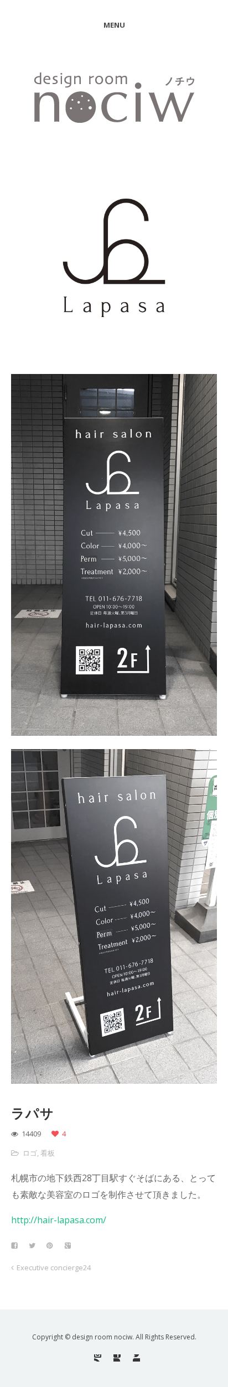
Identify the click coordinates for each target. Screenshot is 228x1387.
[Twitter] (136, 1358)
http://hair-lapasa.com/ (58, 1220)
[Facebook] (117, 1358)
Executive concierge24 (54, 1267)
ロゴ (30, 1153)
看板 (47, 1153)
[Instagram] (97, 1358)
